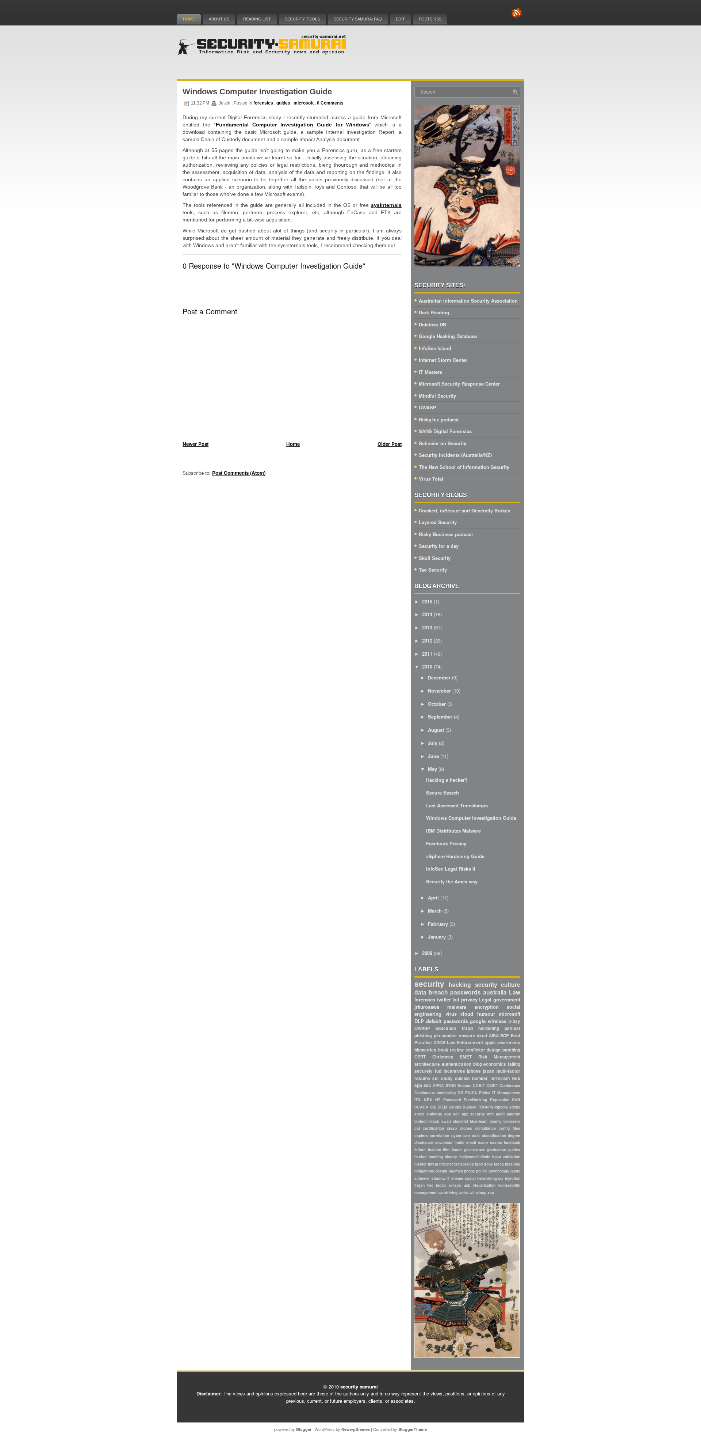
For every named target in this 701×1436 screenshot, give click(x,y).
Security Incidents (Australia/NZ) (455, 454)
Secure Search (442, 792)
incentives (454, 1071)
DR (460, 1092)
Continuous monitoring (435, 1092)
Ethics (484, 1092)
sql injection (509, 1178)
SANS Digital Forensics (445, 431)
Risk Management (499, 1057)
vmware (467, 1036)
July (432, 742)
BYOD (450, 1085)
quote (515, 1171)
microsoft (304, 103)
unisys (455, 1185)
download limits (449, 1142)
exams (496, 1142)
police (481, 1171)
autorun (513, 1114)
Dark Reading (434, 312)
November (439, 690)
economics (494, 1064)
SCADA (421, 1107)
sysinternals (386, 205)
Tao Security (433, 569)
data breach (431, 992)
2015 (427, 601)
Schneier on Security (442, 443)
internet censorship (456, 1164)
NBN (428, 1099)
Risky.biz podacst (439, 419)
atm (490, 1114)
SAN (516, 1099)
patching (511, 1050)
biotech (421, 1121)
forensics (263, 103)
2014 (427, 614)
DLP (419, 1021)
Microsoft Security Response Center (459, 383)
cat (417, 1128)
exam (483, 1142)
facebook (512, 1142)
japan (488, 1071)
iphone (474, 1071)
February (438, 923)
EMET (466, 1057)
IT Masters (430, 371)
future (457, 1149)
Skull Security (435, 557)
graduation (496, 1149)
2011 (427, 653)
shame (457, 1178)
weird (463, 1192)
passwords (465, 992)
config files (509, 1128)
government (506, 999)
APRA (438, 1085)
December (439, 677)
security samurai (359, 1386)
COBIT (479, 1085)
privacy (469, 999)
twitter (444, 999)
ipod (479, 1164)
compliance (485, 1128)
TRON (483, 1107)
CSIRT (492, 1085)
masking (512, 1164)
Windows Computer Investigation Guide (257, 91)
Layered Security (438, 522)
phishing (423, 1036)
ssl (435, 1078)
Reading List (257, 19)
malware (456, 1006)
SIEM (442, 1107)
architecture (427, 1064)
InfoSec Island (435, 348)
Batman (464, 1085)
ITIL (417, 1099)
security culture (497, 984)
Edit (400, 19)
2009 (427, 953)
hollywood (468, 1156)
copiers (421, 1135)
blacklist (460, 1121)
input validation (506, 1156)
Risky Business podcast (446, 534)
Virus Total (431, 478)
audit (500, 1114)
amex (419, 1114)
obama (441, 1171)
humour (486, 1013)
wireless (497, 1021)
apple (490, 1042)
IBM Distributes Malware (453, 830)
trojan (419, 1185)
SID (433, 1107)
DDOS (439, 1042)
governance (474, 1149)
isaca (499, 1164)
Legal (485, 999)
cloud (466, 1013)
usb (467, 1185)
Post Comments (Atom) (238, 472)
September (440, 716)
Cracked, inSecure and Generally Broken (464, 510)
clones (466, 1128)
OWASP (427, 407)
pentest (512, 1028)
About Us (219, 19)
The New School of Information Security (464, 466)
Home (189, 19)
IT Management (506, 1092)
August (436, 729)
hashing (436, 1156)
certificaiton (433, 1128)
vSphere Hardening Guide (455, 856)
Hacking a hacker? (447, 779)
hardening (488, 1028)
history (451, 1156)
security (429, 983)
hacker (420, 1156)
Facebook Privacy (446, 843)
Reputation (499, 1099)
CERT (420, 1057)
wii (472, 1192)
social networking (481, 1178)
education (446, 1028)
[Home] (263, 53)
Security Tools (302, 19)
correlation (439, 1135)
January (437, 936)
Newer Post (195, 443)
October (437, 703)
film (446, 1149)
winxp (481, 1192)
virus (451, 1013)
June (433, 756)
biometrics (425, 1050)
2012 (427, 640)
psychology (499, 1171)
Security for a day (439, 545)
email (471, 1142)
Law (514, 992)
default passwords (447, 1021)
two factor (436, 1185)
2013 (427, 627)
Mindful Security (437, 395)
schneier (422, 1178)
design (494, 1050)
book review (451, 1050)
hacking (460, 984)
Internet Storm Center (443, 359)
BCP (504, 1036)
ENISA (471, 1092)
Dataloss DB (432, 324)
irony (488, 1164)
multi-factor (508, 1071)
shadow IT (441, 1178)
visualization (484, 1185)
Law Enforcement (465, 1042)
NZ (437, 1099)
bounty (496, 1121)
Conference (509, 1085)
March (435, 910)
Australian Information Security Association (468, 300)
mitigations (424, 1171)
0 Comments (330, 103)
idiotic (484, 1156)
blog (477, 1064)
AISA (494, 1036)
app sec (452, 1114)
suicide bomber (471, 1078)
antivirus (434, 1114)
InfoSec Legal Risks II (450, 868)
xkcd (482, 1036)
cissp (452, 1128)
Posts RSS (430, 19)
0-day (514, 1021)
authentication (456, 1064)
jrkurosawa (426, 1006)
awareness (508, 1042)
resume (422, 1078)
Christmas (442, 1057)
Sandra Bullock (463, 1107)
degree (514, 1135)
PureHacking (475, 1099)
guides (283, 103)
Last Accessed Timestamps (457, 805)
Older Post (390, 443)
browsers (511, 1121)
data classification (489, 1135)
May (432, 768)
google (478, 1021)
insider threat (426, 1164)
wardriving (447, 1192)
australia (495, 992)
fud (438, 1071)
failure (420, 1149)
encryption (487, 1006)
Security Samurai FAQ (358, 19)
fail (455, 999)
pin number (445, 1036)
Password (452, 1099)
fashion (434, 1149)
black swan (440, 1121)
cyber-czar (460, 1135)
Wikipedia (499, 1107)
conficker (475, 1050)
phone (469, 1171)
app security (473, 1114)
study (447, 1078)
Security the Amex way (452, 881)
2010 (427, 666)
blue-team (478, 1121)
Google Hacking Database (448, 336)
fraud (467, 1028)
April (433, 897)
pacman (456, 1171)
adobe (514, 1107)
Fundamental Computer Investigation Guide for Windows (292, 125)
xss (490, 1192)
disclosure (423, 1142)
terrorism (500, 1078)
